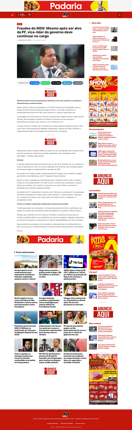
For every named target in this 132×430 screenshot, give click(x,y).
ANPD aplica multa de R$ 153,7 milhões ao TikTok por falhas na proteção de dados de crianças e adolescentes (75, 274)
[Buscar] (120, 15)
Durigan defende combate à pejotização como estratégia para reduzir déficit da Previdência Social (49, 302)
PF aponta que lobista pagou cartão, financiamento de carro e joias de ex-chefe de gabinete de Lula (75, 330)
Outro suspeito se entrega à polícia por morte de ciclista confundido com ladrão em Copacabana (24, 358)
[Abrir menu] (12, 15)
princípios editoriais (52, 423)
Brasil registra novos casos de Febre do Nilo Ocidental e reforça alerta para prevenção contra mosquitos (25, 302)
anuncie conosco (80, 423)
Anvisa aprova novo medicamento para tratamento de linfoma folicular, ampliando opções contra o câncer (25, 274)
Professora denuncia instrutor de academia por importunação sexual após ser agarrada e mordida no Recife (75, 358)
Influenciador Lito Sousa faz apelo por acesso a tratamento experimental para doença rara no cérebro (50, 330)
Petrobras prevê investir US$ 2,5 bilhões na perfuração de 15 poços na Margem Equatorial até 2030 (25, 330)
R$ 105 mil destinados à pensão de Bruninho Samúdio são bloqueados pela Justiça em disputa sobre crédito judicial (50, 358)
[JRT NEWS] (66, 414)
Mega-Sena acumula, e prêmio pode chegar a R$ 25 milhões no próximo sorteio (50, 273)
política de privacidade (67, 423)
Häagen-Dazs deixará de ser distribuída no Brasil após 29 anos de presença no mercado (75, 301)
